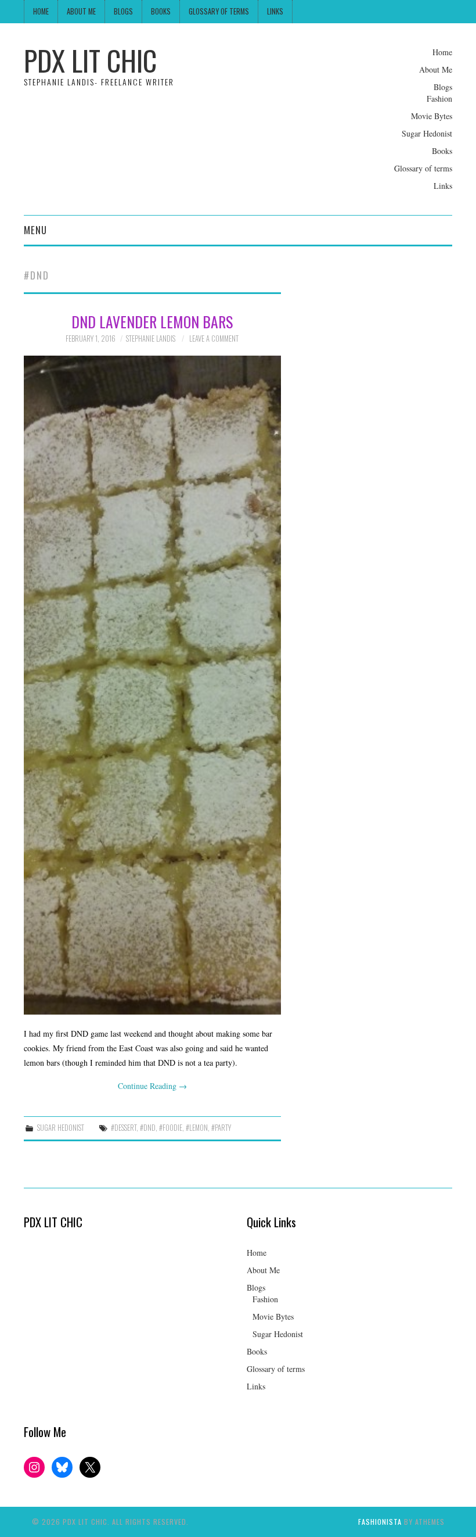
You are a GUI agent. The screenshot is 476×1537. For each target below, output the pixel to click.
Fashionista (380, 1521)
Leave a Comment (214, 338)
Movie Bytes (431, 115)
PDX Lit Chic (90, 60)
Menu (35, 230)
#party (221, 1127)
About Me (81, 11)
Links (275, 11)
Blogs (123, 11)
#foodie (170, 1127)
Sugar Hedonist (427, 133)
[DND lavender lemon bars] (152, 685)
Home (41, 11)
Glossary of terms (219, 11)
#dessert (123, 1127)
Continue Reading (152, 1085)
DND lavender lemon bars (152, 321)
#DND (148, 1127)
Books (161, 11)
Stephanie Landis (150, 338)
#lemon (197, 1127)
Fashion (439, 98)
